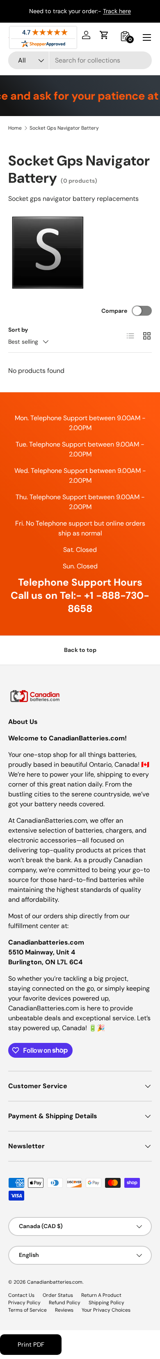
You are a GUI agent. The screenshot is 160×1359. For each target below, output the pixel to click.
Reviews (64, 1310)
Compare (114, 310)
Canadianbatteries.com (54, 1282)
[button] (104, 35)
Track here (117, 11)
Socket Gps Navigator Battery (64, 128)
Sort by (18, 329)
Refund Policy (64, 1302)
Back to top (80, 650)
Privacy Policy (24, 1302)
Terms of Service (27, 1310)
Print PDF (31, 1344)
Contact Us (21, 1295)
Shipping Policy (106, 1302)
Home (15, 128)
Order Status (58, 1295)
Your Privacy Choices (106, 1310)
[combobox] (80, 60)
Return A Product (101, 1295)
